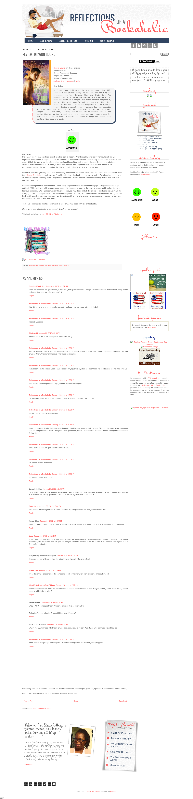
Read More (28, 765)
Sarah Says (33, 506)
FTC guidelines (154, 378)
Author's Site (59, 81)
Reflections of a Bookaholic (40, 303)
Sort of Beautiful (33, 175)
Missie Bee (33, 570)
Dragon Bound (59, 68)
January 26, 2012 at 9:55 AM (63, 303)
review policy (146, 175)
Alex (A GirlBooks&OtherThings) (42, 585)
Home (75, 701)
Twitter (78, 81)
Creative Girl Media (92, 792)
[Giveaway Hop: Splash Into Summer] (139, 290)
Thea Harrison (64, 265)
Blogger (113, 792)
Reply (31, 296)
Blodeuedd (33, 333)
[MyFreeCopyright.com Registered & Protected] (149, 408)
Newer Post (28, 701)
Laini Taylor (151, 327)
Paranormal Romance (43, 265)
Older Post (123, 701)
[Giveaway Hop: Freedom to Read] (157, 308)
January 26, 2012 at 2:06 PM (63, 348)
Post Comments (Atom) (41, 709)
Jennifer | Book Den (37, 286)
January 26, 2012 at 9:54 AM (57, 286)
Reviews (55, 265)
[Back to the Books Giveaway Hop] (157, 290)
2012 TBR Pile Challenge (52, 214)
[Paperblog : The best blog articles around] (150, 340)
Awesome (32, 265)
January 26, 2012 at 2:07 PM (51, 521)
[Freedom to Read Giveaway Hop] (139, 308)
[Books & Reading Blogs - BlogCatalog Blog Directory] (149, 344)
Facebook (70, 81)
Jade (31, 536)
